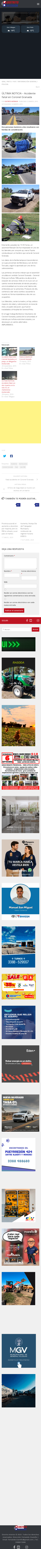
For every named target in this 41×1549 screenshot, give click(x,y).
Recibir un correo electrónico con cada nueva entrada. (19, 603)
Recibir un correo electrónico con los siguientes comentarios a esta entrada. (20, 594)
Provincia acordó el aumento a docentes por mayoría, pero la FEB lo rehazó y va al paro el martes (10, 528)
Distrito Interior (11, 101)
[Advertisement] (20, 58)
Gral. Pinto (7, 81)
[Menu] (38, 4)
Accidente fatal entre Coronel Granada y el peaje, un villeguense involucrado (9, 360)
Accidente (14, 464)
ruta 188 (22, 467)
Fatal (16, 467)
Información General (27, 81)
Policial (5, 84)
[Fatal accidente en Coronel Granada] (27, 351)
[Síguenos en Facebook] (27, 620)
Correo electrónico (28, 572)
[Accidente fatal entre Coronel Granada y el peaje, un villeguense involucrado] (9, 351)
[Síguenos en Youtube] (30, 620)
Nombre (8, 571)
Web (5, 582)
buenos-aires (23, 464)
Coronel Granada (8, 467)
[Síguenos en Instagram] (38, 620)
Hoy (14, 81)
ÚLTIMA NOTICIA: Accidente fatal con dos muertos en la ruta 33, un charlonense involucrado (8, 386)
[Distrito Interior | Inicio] (12, 4)
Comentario (9, 556)
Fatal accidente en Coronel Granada (25, 358)
